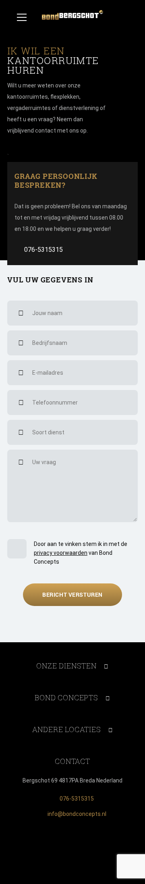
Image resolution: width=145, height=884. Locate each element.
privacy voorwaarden (60, 553)
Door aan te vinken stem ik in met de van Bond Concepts (80, 553)
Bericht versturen (72, 594)
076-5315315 (43, 249)
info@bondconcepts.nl (75, 814)
